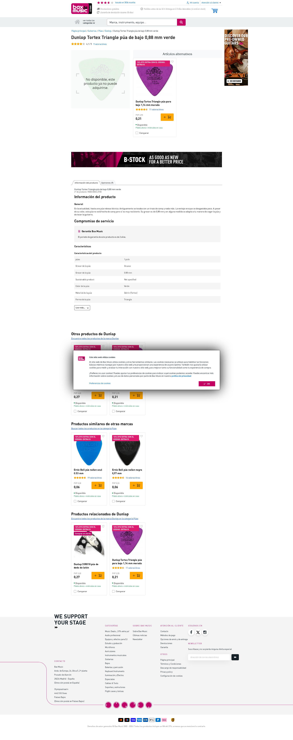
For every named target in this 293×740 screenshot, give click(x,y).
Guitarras (109, 659)
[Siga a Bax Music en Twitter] (198, 632)
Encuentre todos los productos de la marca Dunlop (95, 338)
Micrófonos (110, 647)
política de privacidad (181, 376)
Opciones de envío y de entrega (174, 639)
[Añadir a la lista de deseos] (172, 62)
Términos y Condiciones (170, 663)
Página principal (167, 659)
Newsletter (137, 639)
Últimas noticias (140, 635)
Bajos (107, 663)
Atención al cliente (172, 626)
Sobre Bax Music (140, 631)
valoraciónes (100, 44)
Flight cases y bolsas (114, 691)
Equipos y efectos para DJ (116, 639)
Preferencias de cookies (100, 383)
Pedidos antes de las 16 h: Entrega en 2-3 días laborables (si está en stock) (174, 9)
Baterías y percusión (114, 667)
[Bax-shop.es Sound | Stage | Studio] (81, 8)
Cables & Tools (111, 683)
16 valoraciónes (133, 477)
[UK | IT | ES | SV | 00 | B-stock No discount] (146, 159)
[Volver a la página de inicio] (77, 21)
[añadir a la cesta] (167, 117)
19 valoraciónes (94, 477)
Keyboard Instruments (114, 671)
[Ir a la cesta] (214, 9)
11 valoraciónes (156, 109)
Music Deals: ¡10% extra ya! (117, 631)
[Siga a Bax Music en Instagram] (205, 632)
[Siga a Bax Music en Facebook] (191, 632)
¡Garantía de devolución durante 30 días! (116, 12)
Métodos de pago (167, 635)
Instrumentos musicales (115, 655)
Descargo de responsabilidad (173, 667)
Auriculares (110, 651)
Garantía (164, 647)
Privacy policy (166, 671)
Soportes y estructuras (115, 687)
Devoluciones (166, 643)
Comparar (144, 133)
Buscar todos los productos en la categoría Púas (94, 428)
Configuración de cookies (171, 675)
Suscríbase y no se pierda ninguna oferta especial (210, 649)
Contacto (164, 631)
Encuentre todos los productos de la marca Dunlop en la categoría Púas (104, 518)
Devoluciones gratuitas (109, 9)
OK (208, 384)
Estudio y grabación (113, 643)
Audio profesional (112, 635)
